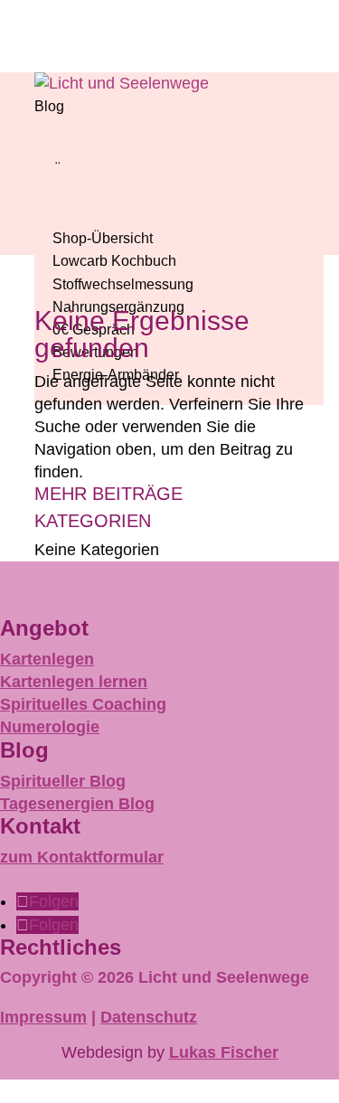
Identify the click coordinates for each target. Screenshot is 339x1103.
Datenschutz (148, 1017)
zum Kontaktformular (82, 857)
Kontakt (40, 826)
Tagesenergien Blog (77, 804)
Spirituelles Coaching (83, 704)
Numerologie (49, 727)
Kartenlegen (47, 659)
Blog (49, 106)
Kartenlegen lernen (73, 682)
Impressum (43, 1017)
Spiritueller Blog (63, 781)
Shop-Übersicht (102, 238)
